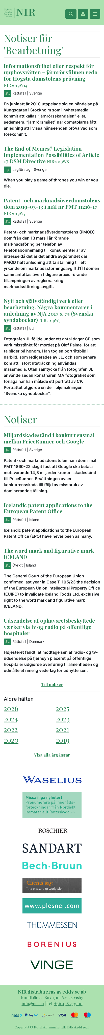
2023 (63, 718)
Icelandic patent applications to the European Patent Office (48, 508)
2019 (62, 739)
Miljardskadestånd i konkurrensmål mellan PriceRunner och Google (49, 438)
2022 (11, 729)
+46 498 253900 (68, 1003)
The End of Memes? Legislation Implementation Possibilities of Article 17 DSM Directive (51, 154)
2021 (62, 729)
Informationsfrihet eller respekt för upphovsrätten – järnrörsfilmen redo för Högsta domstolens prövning (50, 72)
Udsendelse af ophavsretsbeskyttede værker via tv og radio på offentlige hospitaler (49, 627)
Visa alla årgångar (52, 755)
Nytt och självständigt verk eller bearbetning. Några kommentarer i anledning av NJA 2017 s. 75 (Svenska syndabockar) (48, 310)
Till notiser (52, 684)
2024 (11, 718)
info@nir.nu (33, 1003)
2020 (11, 739)
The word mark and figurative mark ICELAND (49, 553)
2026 (11, 708)
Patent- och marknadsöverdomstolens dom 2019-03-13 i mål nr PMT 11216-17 (52, 203)
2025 (62, 708)
